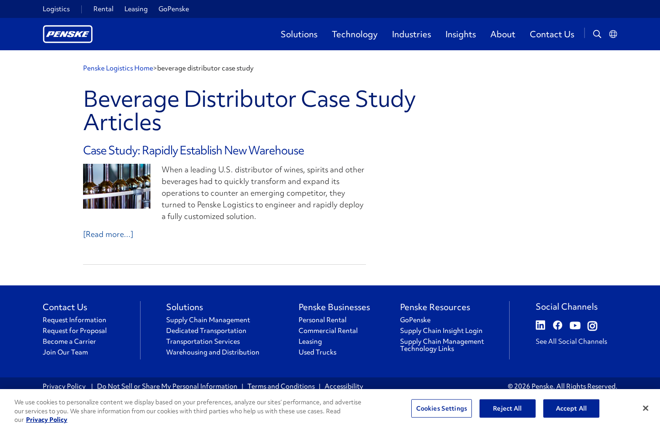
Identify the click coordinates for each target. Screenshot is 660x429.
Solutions (299, 34)
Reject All (507, 408)
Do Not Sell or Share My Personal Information (167, 386)
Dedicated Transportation (206, 330)
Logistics (56, 8)
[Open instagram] (592, 326)
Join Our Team (65, 352)
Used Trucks (317, 352)
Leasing (136, 8)
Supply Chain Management (208, 320)
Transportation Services (203, 341)
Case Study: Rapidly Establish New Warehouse (193, 150)
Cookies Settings (441, 408)
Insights (460, 34)
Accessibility (344, 386)
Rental (103, 8)
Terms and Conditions (281, 386)
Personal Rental (323, 320)
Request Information (74, 320)
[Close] (646, 408)
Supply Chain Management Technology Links (442, 345)
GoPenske (173, 8)
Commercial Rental (328, 330)
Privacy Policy (65, 386)
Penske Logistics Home (118, 68)
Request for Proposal (75, 330)
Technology (355, 34)
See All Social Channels (571, 341)
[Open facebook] (558, 326)
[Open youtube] (575, 326)
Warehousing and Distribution (213, 352)
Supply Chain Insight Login (441, 330)
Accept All (571, 408)
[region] (330, 409)
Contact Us (552, 34)
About (502, 34)
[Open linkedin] (541, 326)
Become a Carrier (69, 341)
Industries (411, 34)
